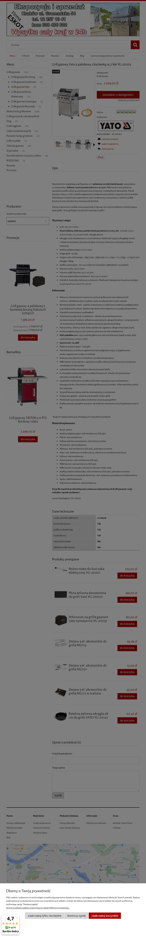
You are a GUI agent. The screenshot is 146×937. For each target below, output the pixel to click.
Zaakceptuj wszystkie (104, 915)
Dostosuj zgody (76, 915)
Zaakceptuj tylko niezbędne (44, 915)
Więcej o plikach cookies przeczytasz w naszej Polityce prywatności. (38, 907)
